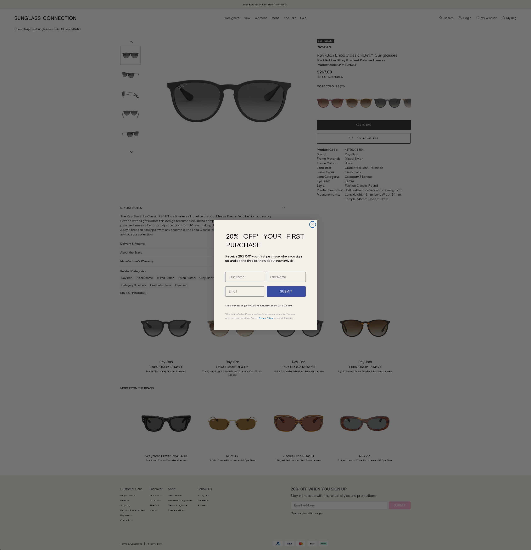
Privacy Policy (266, 318)
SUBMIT (286, 291)
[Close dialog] (312, 224)
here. (289, 305)
